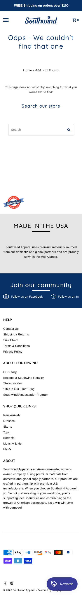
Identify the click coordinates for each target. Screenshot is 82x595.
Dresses (9, 421)
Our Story (10, 372)
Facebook (36, 296)
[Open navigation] (11, 20)
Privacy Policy (12, 351)
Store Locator (12, 383)
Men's (7, 449)
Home (27, 70)
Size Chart (10, 340)
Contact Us (11, 328)
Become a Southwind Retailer (23, 377)
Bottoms (8, 437)
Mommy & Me (12, 443)
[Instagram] (11, 583)
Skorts (7, 426)
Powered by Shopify (49, 590)
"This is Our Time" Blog (19, 389)
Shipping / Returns (16, 334)
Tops (6, 432)
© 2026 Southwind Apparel (19, 590)
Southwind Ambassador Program (25, 394)
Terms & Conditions (16, 346)
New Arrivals (11, 415)
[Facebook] (4, 583)
